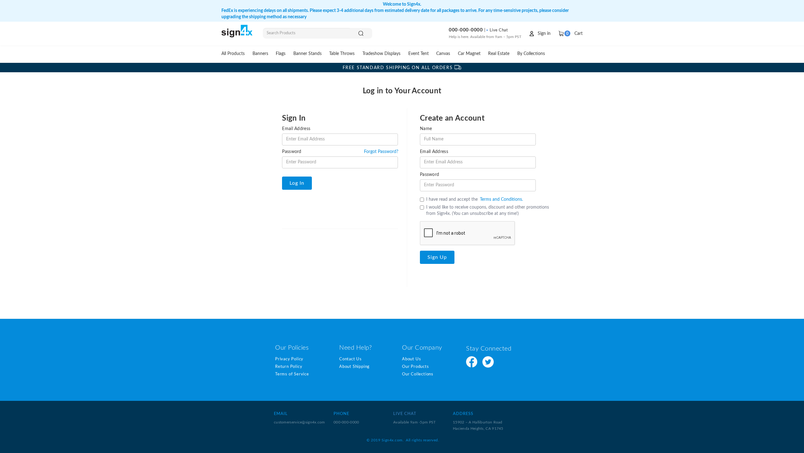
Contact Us (350, 359)
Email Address (296, 129)
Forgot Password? (381, 152)
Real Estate (498, 53)
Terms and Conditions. (501, 199)
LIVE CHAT (404, 414)
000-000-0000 (466, 30)
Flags (280, 53)
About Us (411, 359)
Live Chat (498, 30)
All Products (233, 53)
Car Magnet (469, 53)
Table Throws (342, 53)
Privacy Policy (289, 359)
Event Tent (418, 53)
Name (426, 129)
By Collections (531, 53)
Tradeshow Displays (381, 53)
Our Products (415, 367)
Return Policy (288, 367)
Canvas (443, 53)
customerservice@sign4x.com (299, 422)
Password (291, 152)
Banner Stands (307, 53)
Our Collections (417, 374)
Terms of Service (292, 374)
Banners (260, 53)
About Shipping (354, 367)
